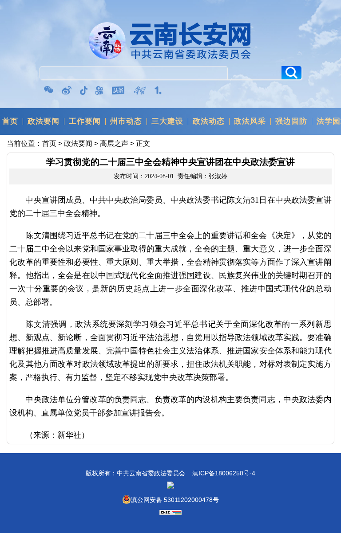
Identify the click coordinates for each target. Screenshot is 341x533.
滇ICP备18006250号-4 (223, 473)
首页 (10, 121)
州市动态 (126, 121)
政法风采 (250, 121)
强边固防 (291, 121)
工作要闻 (85, 121)
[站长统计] (170, 513)
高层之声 (114, 143)
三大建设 (167, 121)
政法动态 (209, 121)
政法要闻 (43, 121)
